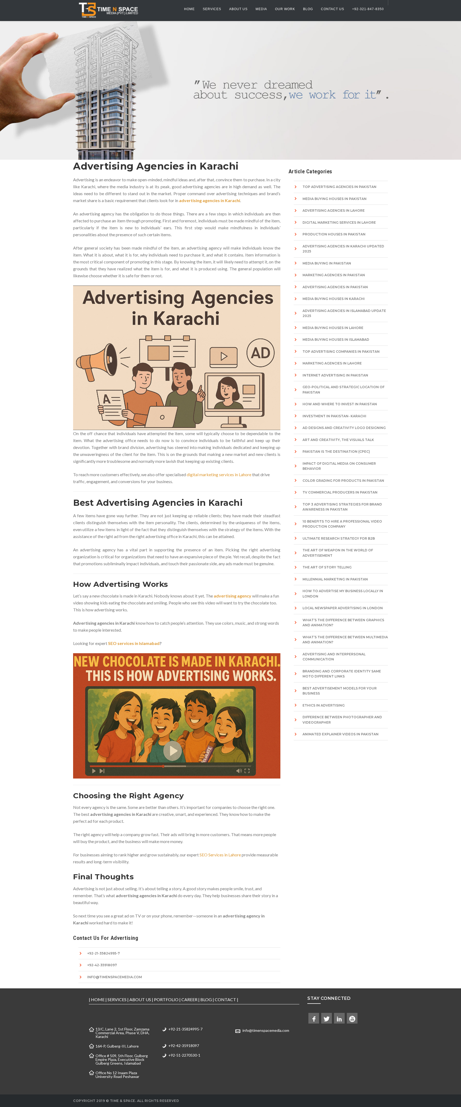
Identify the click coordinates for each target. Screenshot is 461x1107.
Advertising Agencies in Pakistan (335, 287)
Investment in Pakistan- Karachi (334, 416)
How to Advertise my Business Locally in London (343, 593)
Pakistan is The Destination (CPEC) (336, 452)
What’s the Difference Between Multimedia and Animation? (345, 639)
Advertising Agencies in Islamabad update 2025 (344, 313)
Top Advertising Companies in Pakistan (341, 352)
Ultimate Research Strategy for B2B (339, 538)
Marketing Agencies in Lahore (332, 363)
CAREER (189, 999)
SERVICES (117, 999)
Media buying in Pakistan (327, 263)
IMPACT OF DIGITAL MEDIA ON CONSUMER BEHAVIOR (339, 466)
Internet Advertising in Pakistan (335, 375)
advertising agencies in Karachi (209, 200)
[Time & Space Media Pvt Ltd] (108, 10)
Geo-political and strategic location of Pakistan (343, 389)
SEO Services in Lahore (221, 854)
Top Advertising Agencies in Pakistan (339, 187)
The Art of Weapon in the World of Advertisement (338, 552)
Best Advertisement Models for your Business (340, 691)
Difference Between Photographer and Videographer (342, 719)
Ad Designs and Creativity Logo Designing (344, 428)
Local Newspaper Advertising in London (343, 608)
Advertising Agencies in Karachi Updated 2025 (343, 249)
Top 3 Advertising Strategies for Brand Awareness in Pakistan (342, 507)
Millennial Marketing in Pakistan (335, 579)
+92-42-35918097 (102, 965)
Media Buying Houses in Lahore (333, 328)
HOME (98, 999)
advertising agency (232, 595)
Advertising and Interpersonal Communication (334, 656)
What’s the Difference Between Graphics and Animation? (343, 622)
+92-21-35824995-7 (103, 953)
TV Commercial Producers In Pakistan (340, 492)
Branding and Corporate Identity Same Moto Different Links (342, 674)
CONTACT (225, 999)
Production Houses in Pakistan (334, 234)
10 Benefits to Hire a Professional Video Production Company (342, 524)
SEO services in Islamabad (134, 643)
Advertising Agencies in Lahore (334, 210)
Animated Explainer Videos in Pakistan (341, 734)
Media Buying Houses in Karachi (334, 299)
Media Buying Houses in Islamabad (336, 340)
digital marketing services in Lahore (219, 474)
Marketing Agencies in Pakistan (334, 275)
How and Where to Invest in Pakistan (340, 404)
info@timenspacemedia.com (114, 977)
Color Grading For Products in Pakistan (343, 481)
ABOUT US (140, 999)
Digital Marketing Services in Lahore (339, 222)
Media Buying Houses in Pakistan (335, 199)
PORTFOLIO (166, 999)
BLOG (206, 999)
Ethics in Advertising (324, 705)
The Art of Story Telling (327, 567)
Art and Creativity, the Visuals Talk (338, 440)
